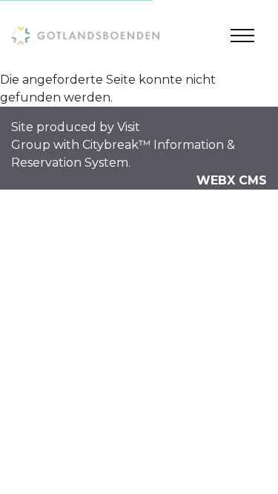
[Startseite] (85, 35)
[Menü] (242, 35)
